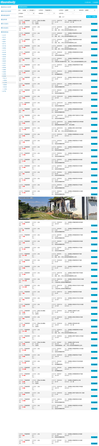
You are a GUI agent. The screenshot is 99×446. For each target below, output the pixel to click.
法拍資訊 (5, 28)
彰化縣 (4, 52)
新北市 (4, 37)
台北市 (4, 35)
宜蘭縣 (4, 69)
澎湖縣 (4, 76)
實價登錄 (5, 32)
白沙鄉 (5, 82)
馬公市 (5, 78)
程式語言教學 (6, 11)
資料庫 (4, 19)
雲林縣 (4, 56)
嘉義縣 (4, 61)
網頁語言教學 (6, 7)
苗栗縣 (4, 48)
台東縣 (4, 74)
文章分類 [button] (88, 2)
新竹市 (4, 43)
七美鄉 (5, 89)
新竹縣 (4, 46)
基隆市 (4, 39)
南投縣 (4, 54)
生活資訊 (5, 23)
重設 (95, 16)
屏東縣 (4, 67)
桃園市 (4, 41)
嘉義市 (4, 58)
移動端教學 (6, 15)
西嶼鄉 (5, 84)
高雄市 (4, 65)
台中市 (4, 50)
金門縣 (4, 91)
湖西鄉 (5, 80)
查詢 (89, 16)
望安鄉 (5, 87)
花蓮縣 (4, 71)
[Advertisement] (8, 117)
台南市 (4, 63)
